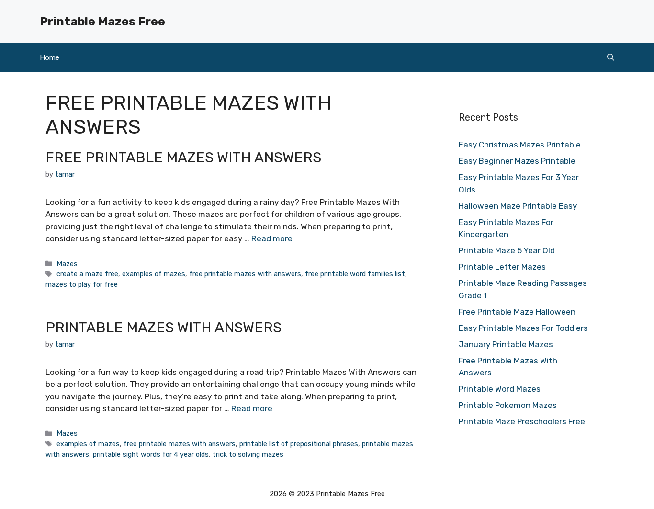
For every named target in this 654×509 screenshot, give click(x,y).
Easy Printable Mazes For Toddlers (523, 328)
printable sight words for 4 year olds (151, 454)
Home (49, 57)
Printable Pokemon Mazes (508, 405)
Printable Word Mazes (500, 389)
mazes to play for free (81, 284)
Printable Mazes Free (102, 21)
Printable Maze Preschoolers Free (522, 421)
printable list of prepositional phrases (298, 444)
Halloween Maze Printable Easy (518, 206)
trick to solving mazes (248, 454)
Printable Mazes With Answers (163, 327)
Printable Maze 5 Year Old (507, 250)
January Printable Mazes (506, 344)
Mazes (67, 264)
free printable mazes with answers (245, 274)
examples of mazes (153, 274)
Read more (272, 238)
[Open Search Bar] (611, 57)
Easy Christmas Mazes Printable (520, 144)
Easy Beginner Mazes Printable (517, 161)
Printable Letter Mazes (502, 266)
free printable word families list (355, 274)
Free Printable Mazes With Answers (183, 157)
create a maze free (87, 274)
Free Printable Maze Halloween (517, 312)
